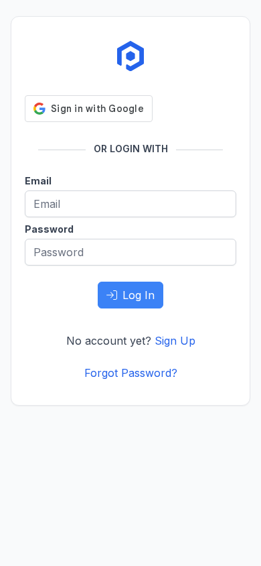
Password (49, 229)
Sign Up (175, 340)
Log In (138, 295)
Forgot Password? (130, 373)
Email (38, 180)
